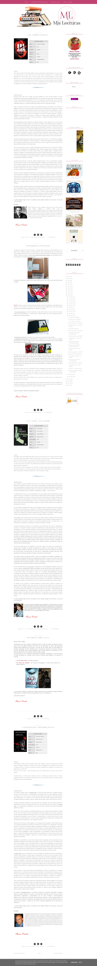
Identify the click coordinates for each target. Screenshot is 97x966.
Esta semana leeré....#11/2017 (75, 352)
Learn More (74, 962)
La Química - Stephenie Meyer (75, 368)
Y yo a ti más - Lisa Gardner (38, 421)
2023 (68, 282)
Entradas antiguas (58, 953)
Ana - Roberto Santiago (38, 35)
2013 (68, 385)
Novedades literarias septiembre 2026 (74, 227)
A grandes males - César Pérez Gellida (38, 727)
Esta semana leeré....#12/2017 (75, 336)
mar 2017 (71, 315)
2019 (68, 291)
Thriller (43, 237)
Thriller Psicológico (42, 628)
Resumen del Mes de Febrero (75, 354)
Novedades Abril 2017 (73, 328)
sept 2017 (71, 303)
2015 (68, 381)
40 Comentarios (48, 412)
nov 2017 (71, 298)
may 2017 (71, 311)
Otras (39, 412)
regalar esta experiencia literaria (45, 377)
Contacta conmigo (67, 2)
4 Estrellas (33, 237)
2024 (68, 280)
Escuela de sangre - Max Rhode (75, 330)
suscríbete (16, 385)
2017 (68, 295)
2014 (68, 383)
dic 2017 (71, 296)
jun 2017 (71, 309)
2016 (68, 379)
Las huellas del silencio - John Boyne (74, 242)
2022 (68, 284)
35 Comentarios (51, 237)
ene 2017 (71, 376)
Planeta (38, 237)
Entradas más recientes (19, 953)
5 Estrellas (30, 628)
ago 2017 (71, 305)
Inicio (26, 2)
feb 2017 (71, 374)
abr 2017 (71, 313)
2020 (68, 288)
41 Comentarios (45, 718)
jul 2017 (70, 307)
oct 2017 (71, 301)
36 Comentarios (51, 946)
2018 (68, 293)
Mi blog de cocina (55, 2)
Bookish (25, 255)
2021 (68, 286)
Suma (19, 485)
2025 (68, 278)
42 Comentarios (55, 628)
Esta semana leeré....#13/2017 (38, 638)
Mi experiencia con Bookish (38, 246)
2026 (68, 276)
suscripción (25, 354)
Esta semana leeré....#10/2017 (75, 363)
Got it (80, 962)
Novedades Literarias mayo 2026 (39, 2)
